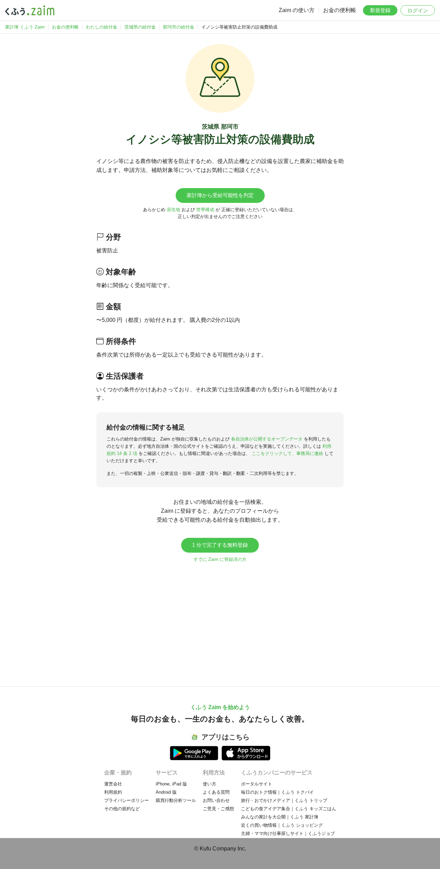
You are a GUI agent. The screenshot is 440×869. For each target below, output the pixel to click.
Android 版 (166, 792)
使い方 (209, 783)
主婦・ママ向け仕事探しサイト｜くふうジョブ (288, 833)
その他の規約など (122, 808)
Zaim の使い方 (297, 10)
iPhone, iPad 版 (171, 783)
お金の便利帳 (339, 10)
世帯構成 (205, 209)
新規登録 (380, 10)
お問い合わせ (216, 800)
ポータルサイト (256, 783)
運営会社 (113, 783)
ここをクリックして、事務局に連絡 (287, 453)
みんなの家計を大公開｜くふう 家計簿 (279, 816)
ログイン (417, 10)
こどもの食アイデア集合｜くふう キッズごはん (288, 808)
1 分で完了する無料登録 (220, 545)
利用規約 (113, 792)
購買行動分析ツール (176, 800)
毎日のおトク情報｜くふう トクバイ (277, 792)
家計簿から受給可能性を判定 (220, 195)
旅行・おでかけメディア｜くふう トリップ (284, 800)
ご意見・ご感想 (218, 808)
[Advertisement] (220, 621)
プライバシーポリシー (126, 800)
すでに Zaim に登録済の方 (220, 559)
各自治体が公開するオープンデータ (266, 439)
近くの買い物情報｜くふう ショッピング (282, 825)
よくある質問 (216, 792)
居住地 (173, 209)
